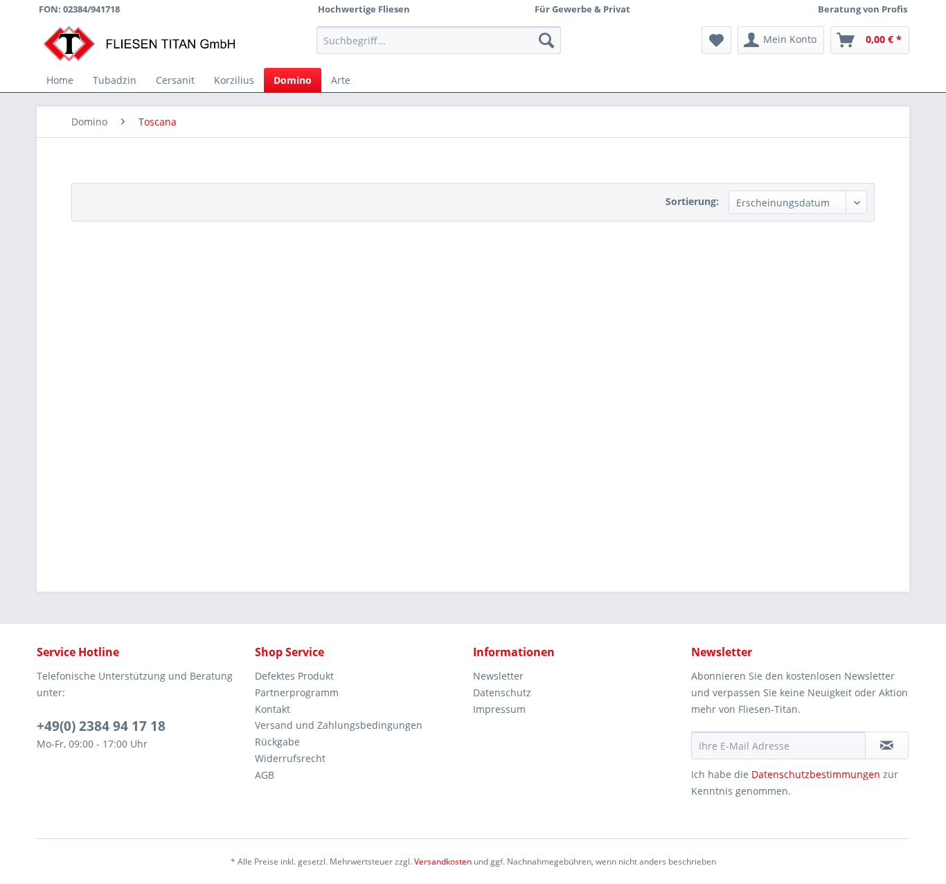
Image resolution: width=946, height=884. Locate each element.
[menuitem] (438, 40)
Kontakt (272, 709)
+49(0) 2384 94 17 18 (101, 726)
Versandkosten (443, 861)
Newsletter (498, 675)
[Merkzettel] (716, 40)
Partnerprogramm (297, 692)
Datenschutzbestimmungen (815, 774)
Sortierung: (692, 201)
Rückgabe (277, 741)
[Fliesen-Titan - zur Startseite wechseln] (139, 43)
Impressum (499, 709)
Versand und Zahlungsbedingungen (338, 725)
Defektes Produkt (294, 675)
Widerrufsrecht (290, 758)
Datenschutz (502, 692)
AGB (264, 774)
